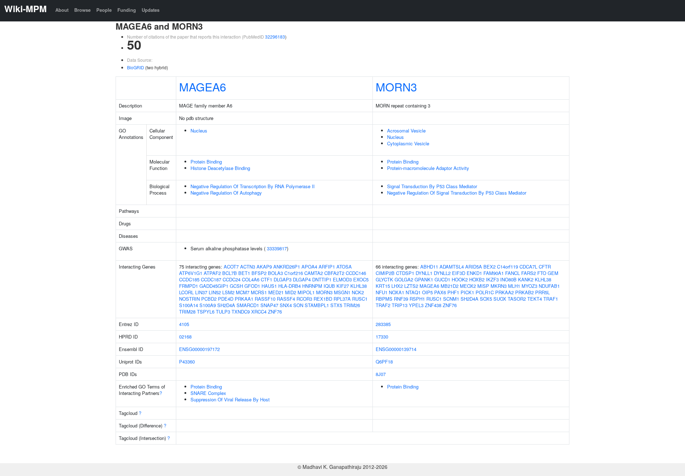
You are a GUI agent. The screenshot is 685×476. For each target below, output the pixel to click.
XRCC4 (259, 311)
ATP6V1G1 (190, 273)
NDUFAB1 (549, 285)
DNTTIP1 (321, 279)
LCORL (186, 292)
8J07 (381, 374)
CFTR (545, 266)
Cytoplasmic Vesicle (408, 143)
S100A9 (207, 305)
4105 (184, 324)
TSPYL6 (205, 311)
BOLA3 (275, 273)
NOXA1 (396, 292)
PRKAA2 (504, 292)
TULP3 (223, 311)
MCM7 (242, 292)
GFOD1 (252, 285)
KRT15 (383, 285)
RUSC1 (359, 298)
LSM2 (228, 292)
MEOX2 (468, 285)
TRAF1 (550, 298)
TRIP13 (399, 305)
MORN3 (396, 86)
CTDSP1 (405, 273)
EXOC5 (361, 279)
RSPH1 (417, 298)
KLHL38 (358, 285)
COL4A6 (250, 279)
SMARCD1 (248, 305)
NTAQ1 (413, 292)
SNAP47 (269, 305)
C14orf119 (507, 266)
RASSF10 (265, 298)
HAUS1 (269, 285)
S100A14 (188, 305)
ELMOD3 (342, 279)
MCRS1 (259, 292)
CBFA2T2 (334, 273)
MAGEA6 (202, 86)
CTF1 (266, 279)
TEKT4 (534, 298)
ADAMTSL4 (452, 266)
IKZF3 (492, 279)
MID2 (290, 292)
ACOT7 (231, 266)
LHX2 (397, 285)
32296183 (275, 37)
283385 (383, 324)
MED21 (276, 292)
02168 (185, 336)
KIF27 (342, 285)
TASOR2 (517, 298)
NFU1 (381, 292)
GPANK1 (424, 279)
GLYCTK (384, 279)
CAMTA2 (313, 273)
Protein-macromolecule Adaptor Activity (428, 168)
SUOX (499, 298)
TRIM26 (352, 305)
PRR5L (542, 292)
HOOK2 (460, 279)
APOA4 (309, 266)
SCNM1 (451, 298)
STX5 (336, 305)
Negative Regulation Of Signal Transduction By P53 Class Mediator (456, 192)
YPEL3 (416, 305)
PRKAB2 (524, 292)
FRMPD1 (188, 285)
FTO (541, 273)
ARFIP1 (327, 266)
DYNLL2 (442, 273)
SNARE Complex (208, 393)
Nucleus (199, 130)
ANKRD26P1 (286, 266)
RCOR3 (304, 298)
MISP (483, 285)
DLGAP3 (282, 279)
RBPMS (384, 298)
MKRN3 (499, 285)
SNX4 (286, 305)
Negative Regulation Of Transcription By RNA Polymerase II (253, 186)
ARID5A (473, 266)
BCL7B (229, 273)
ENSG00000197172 (199, 349)
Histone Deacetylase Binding (220, 168)
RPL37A (342, 298)
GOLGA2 (404, 279)
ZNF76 (275, 311)
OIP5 (427, 292)
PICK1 (467, 292)
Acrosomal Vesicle (406, 130)
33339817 (277, 248)
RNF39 (401, 298)
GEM (553, 273)
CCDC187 (211, 279)
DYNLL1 (424, 273)
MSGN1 (342, 292)
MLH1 (514, 285)
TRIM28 (187, 311)
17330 (382, 336)
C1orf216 (293, 273)
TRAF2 (383, 305)
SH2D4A (226, 305)
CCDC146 (356, 273)
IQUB (329, 285)
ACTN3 (247, 266)
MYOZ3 (529, 285)
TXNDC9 (241, 311)
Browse (82, 9)
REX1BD (323, 298)
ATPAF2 (212, 273)
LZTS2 (411, 285)
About (61, 9)
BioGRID (135, 67)
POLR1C (485, 292)
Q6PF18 (384, 361)
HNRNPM (312, 285)
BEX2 (489, 266)
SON (298, 305)
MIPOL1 (306, 292)
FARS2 (528, 273)
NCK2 (358, 292)
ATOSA (344, 266)
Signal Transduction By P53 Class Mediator (432, 186)
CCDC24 (231, 279)
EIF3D (458, 273)
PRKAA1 (244, 298)
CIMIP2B (385, 273)
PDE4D (225, 298)
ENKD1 (474, 273)
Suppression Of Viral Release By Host (230, 399)
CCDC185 (189, 279)
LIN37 (201, 292)
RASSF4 (286, 298)
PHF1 (453, 292)
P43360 (187, 361)
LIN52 (215, 292)
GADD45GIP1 (213, 285)
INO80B (508, 279)
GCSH (236, 285)
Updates (150, 9)
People (104, 9)
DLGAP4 (302, 279)
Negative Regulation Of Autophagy (226, 192)
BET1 (244, 273)
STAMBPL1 (317, 305)
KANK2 (525, 279)
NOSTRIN (189, 298)
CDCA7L (528, 266)
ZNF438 (433, 305)
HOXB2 (476, 279)
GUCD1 (442, 279)
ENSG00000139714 (396, 349)
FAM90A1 (493, 273)
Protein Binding (206, 161)
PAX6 (440, 292)
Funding (126, 9)
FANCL (512, 273)
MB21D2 (449, 285)
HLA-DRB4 (289, 285)
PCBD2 (209, 298)
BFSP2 (259, 273)
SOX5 (486, 298)
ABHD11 (429, 266)
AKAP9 (264, 266)
